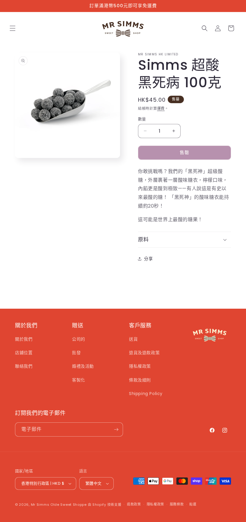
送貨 (133, 339)
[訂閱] (116, 429)
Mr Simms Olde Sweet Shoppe (59, 504)
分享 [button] (148, 259)
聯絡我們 (23, 366)
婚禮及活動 (83, 366)
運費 (161, 108)
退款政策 (134, 504)
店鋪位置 (23, 353)
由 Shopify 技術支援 (105, 504)
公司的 (78, 339)
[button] (12, 28)
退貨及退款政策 (144, 353)
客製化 (78, 380)
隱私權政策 (140, 366)
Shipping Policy (146, 394)
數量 (142, 119)
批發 (76, 353)
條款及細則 (140, 380)
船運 (192, 504)
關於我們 (23, 339)
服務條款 (177, 504)
